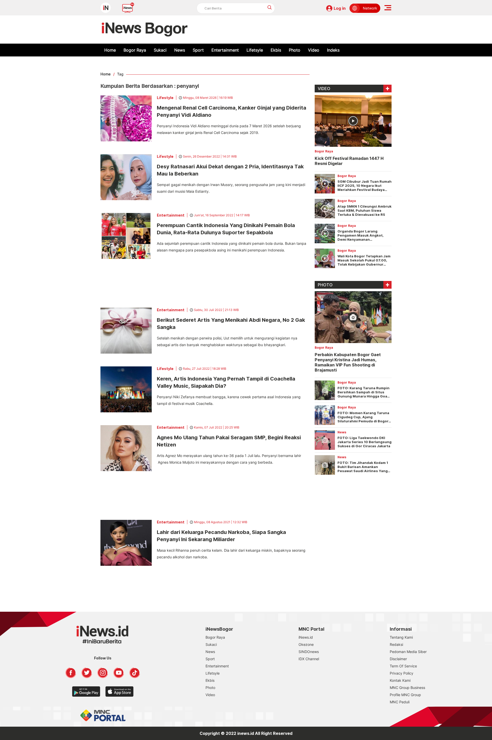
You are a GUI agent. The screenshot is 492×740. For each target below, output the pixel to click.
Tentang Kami (401, 637)
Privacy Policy (401, 673)
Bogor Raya (135, 50)
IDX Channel (309, 659)
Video (313, 50)
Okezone (306, 644)
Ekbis (276, 50)
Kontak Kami (400, 680)
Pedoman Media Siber (408, 651)
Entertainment (225, 50)
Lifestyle (165, 97)
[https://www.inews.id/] (145, 29)
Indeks (333, 50)
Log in (340, 8)
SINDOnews (309, 651)
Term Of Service (403, 666)
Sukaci (160, 50)
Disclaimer (398, 659)
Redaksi (396, 644)
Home (110, 50)
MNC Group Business (407, 687)
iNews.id (306, 637)
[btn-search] (269, 7)
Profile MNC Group (405, 695)
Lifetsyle (255, 50)
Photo (294, 50)
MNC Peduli (399, 702)
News (179, 50)
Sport (198, 50)
